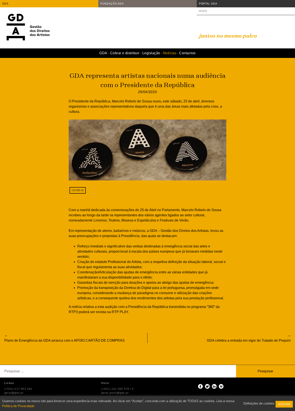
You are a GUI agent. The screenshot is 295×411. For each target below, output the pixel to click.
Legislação (151, 53)
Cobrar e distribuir (125, 53)
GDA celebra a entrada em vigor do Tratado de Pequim (249, 340)
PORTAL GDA (208, 3)
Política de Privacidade (18, 406)
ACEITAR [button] (284, 404)
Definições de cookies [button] (258, 403)
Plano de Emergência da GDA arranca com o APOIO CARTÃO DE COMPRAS (64, 340)
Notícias (169, 53)
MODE (203, 11)
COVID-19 (78, 190)
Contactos (187, 53)
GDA (5, 3)
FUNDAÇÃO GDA (112, 3)
